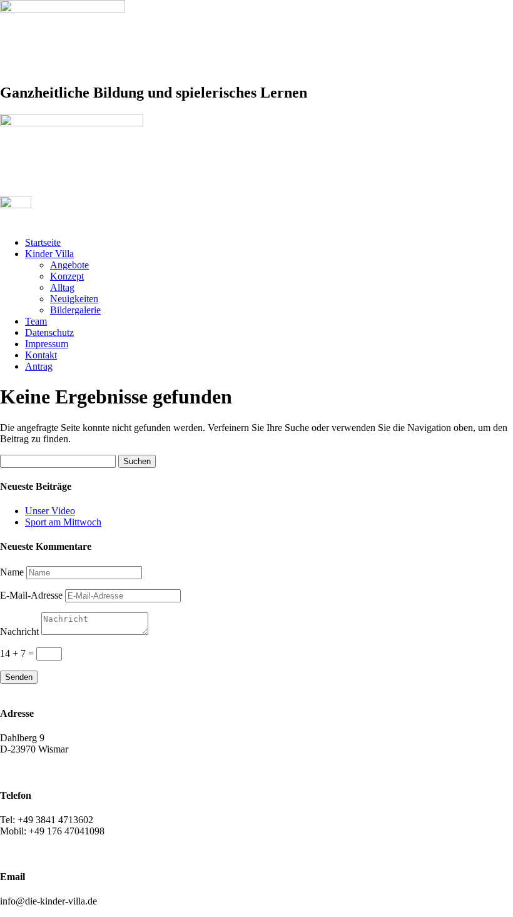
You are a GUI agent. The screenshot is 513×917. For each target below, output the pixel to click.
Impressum (46, 343)
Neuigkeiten (74, 298)
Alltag (62, 287)
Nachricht (19, 631)
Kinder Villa (49, 253)
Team (36, 321)
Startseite (43, 242)
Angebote (69, 265)
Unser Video (50, 510)
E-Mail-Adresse (31, 595)
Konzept (67, 276)
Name (12, 572)
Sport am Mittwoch (63, 522)
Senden (19, 677)
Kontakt (41, 355)
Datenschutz (49, 332)
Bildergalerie (75, 310)
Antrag (39, 366)
